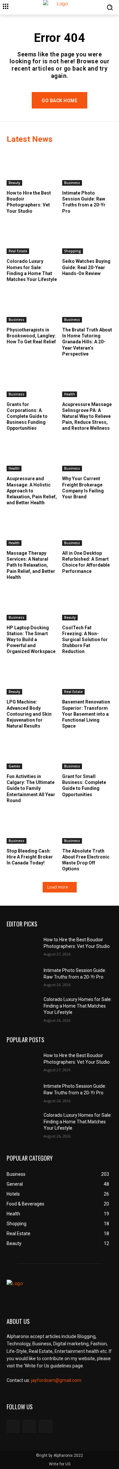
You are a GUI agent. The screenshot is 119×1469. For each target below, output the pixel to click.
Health (69, 394)
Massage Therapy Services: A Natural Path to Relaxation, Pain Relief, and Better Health (31, 565)
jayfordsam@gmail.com (56, 1380)
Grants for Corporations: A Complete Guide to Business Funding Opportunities (27, 416)
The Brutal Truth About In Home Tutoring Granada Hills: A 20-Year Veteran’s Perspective (87, 342)
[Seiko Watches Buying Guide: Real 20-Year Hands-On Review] (87, 236)
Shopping (72, 251)
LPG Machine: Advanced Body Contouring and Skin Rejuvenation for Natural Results (29, 714)
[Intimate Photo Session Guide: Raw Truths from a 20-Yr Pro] (87, 168)
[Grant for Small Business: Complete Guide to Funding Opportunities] (87, 751)
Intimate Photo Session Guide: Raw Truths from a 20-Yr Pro (83, 202)
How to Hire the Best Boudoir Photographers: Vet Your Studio (29, 202)
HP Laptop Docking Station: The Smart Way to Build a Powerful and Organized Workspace (31, 639)
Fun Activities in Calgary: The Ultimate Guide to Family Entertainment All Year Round (31, 788)
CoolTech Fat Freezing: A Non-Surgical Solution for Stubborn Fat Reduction (85, 639)
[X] (45, 1426)
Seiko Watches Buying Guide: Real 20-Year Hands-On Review (86, 267)
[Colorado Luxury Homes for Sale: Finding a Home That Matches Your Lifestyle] (32, 236)
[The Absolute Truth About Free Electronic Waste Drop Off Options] (87, 826)
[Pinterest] (29, 1426)
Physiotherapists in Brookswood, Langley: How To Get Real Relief (31, 335)
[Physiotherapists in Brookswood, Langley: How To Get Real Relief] (32, 305)
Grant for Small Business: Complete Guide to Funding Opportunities (84, 785)
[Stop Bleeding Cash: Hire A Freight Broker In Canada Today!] (32, 826)
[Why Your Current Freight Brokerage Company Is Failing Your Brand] (87, 454)
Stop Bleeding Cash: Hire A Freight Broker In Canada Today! (30, 856)
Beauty (14, 182)
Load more (57, 887)
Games (14, 766)
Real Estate (18, 251)
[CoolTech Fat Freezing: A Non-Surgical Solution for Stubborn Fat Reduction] (87, 602)
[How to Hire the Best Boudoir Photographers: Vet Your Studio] (32, 168)
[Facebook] (13, 1426)
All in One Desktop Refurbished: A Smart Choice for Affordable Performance (86, 562)
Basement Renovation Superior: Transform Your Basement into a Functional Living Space (86, 714)
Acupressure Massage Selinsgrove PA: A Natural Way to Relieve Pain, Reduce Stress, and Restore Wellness (87, 416)
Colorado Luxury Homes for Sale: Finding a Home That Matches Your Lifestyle (78, 1006)
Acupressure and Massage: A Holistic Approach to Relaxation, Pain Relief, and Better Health (32, 490)
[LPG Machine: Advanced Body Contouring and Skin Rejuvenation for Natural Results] (32, 677)
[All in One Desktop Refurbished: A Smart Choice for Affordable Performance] (87, 528)
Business (72, 182)
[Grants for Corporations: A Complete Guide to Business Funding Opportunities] (32, 379)
